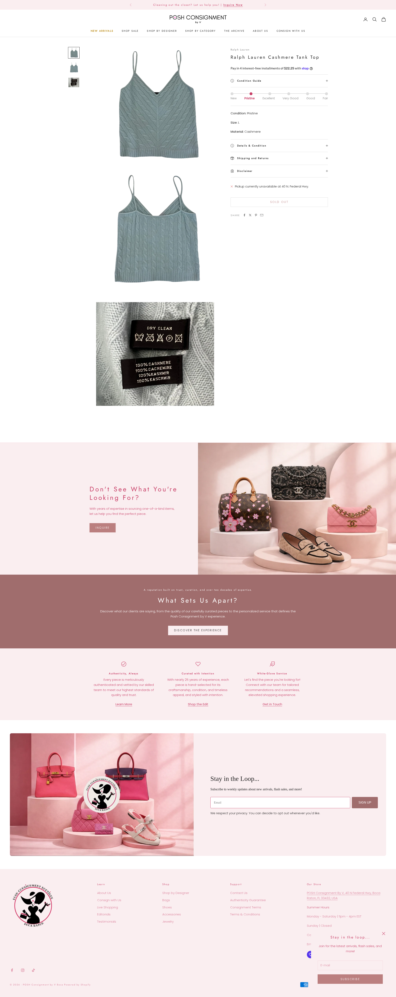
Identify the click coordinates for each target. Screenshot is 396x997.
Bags (166, 900)
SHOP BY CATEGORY (200, 31)
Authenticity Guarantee (248, 900)
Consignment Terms (245, 907)
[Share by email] (261, 215)
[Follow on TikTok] (33, 970)
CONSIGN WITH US (291, 31)
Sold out (279, 202)
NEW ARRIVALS (102, 31)
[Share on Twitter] (250, 215)
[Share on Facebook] (244, 215)
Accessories (171, 914)
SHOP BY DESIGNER (162, 31)
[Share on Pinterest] (256, 215)
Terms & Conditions (245, 914)
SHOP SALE (130, 31)
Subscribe (350, 979)
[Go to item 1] (74, 53)
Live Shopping (107, 907)
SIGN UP (364, 802)
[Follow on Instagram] (23, 970)
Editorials (104, 914)
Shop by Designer (175, 893)
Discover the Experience (198, 630)
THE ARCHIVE (234, 31)
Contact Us (239, 893)
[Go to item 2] (74, 67)
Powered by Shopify (77, 984)
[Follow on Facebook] (12, 970)
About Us (104, 893)
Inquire (102, 528)
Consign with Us (109, 900)
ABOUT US (260, 31)
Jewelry (168, 921)
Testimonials (106, 921)
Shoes (167, 907)
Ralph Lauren (240, 50)
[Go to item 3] (74, 82)
